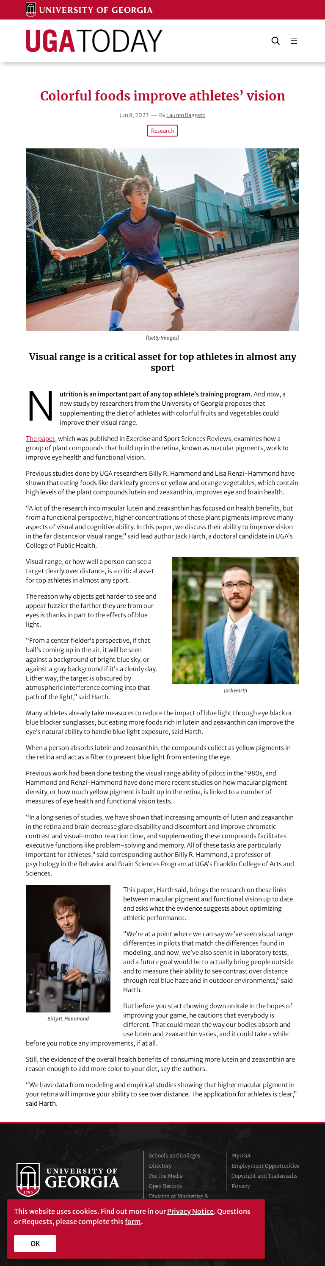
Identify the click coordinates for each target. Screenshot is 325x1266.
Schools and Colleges (174, 1155)
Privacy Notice (190, 1211)
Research (162, 130)
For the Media (166, 1176)
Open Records (165, 1186)
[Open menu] (294, 41)
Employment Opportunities (265, 1166)
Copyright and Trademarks (264, 1176)
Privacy (240, 1186)
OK (35, 1243)
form (133, 1221)
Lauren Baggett (185, 115)
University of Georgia (74, 1180)
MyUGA (241, 1155)
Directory (160, 1166)
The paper (40, 439)
